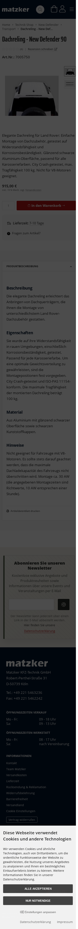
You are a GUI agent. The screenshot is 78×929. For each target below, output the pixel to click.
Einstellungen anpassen (40, 912)
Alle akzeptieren (38, 888)
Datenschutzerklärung (35, 922)
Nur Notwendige (38, 900)
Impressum (65, 922)
